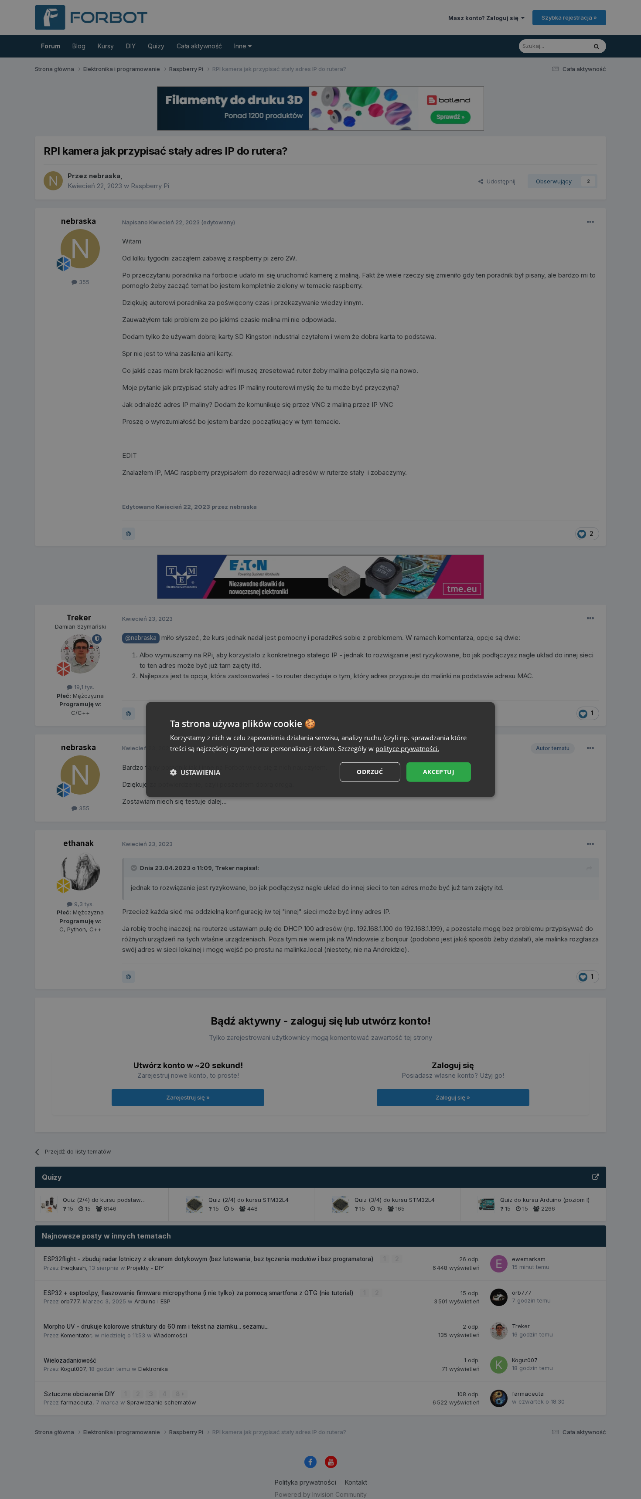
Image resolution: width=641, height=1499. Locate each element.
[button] (195, 772)
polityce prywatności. (407, 748)
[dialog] (320, 749)
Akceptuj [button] (438, 772)
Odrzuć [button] (370, 772)
